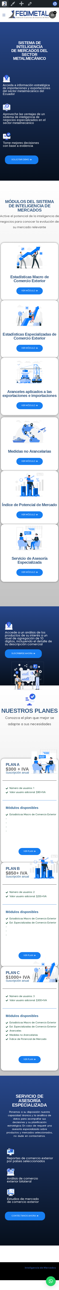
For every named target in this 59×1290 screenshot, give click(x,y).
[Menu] (5, 15)
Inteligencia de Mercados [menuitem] (4, 4)
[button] (51, 1281)
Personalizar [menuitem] (13, 4)
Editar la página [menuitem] (30, 4)
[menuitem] (21, 4)
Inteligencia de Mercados (40, 1268)
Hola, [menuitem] (54, 4)
